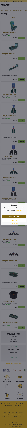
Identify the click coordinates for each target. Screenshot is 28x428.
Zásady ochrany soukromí (14, 212)
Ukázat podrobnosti (14, 223)
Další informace (19, 210)
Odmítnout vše (14, 220)
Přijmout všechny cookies (14, 216)
